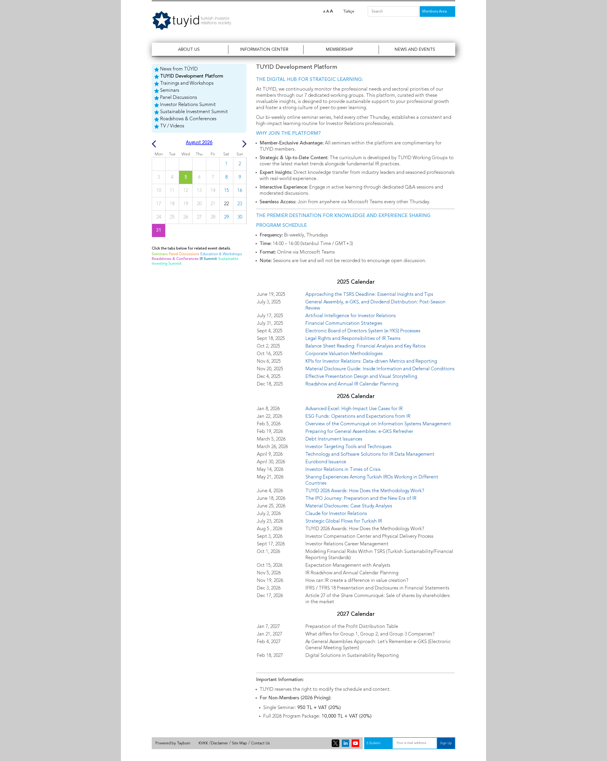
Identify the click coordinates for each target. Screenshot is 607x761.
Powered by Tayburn (172, 743)
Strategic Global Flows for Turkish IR (344, 521)
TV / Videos (172, 126)
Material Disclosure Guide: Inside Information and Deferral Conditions (380, 369)
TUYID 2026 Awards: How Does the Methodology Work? (364, 491)
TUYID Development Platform (191, 76)
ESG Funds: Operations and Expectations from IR (357, 416)
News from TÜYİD (179, 69)
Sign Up (446, 743)
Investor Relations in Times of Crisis (343, 469)
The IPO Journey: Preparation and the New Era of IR (360, 498)
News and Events (415, 49)
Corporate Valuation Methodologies (344, 354)
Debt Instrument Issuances (333, 439)
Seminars (169, 90)
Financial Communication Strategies (343, 323)
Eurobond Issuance (325, 462)
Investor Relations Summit (188, 104)
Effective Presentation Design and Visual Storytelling (361, 376)
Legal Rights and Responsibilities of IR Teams (352, 338)
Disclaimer (219, 743)
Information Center (264, 49)
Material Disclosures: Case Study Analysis (348, 506)
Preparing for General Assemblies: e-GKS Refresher (359, 431)
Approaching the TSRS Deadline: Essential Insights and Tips (369, 294)
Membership (339, 49)
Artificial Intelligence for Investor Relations (350, 316)
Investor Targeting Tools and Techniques (348, 447)
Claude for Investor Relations (336, 513)
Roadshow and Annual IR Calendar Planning (351, 384)
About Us (189, 49)
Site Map (239, 743)
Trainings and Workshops (187, 83)
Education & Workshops (221, 254)
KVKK (203, 743)
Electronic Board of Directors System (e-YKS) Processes (362, 331)
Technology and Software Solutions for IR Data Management (369, 454)
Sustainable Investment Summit (194, 112)
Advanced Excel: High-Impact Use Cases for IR (354, 409)
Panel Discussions (178, 97)
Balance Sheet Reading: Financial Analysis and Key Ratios (365, 346)
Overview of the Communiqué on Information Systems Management (378, 424)
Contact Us (260, 743)
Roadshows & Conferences (188, 119)
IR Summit (208, 259)
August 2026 (199, 142)
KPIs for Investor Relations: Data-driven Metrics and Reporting (371, 361)
